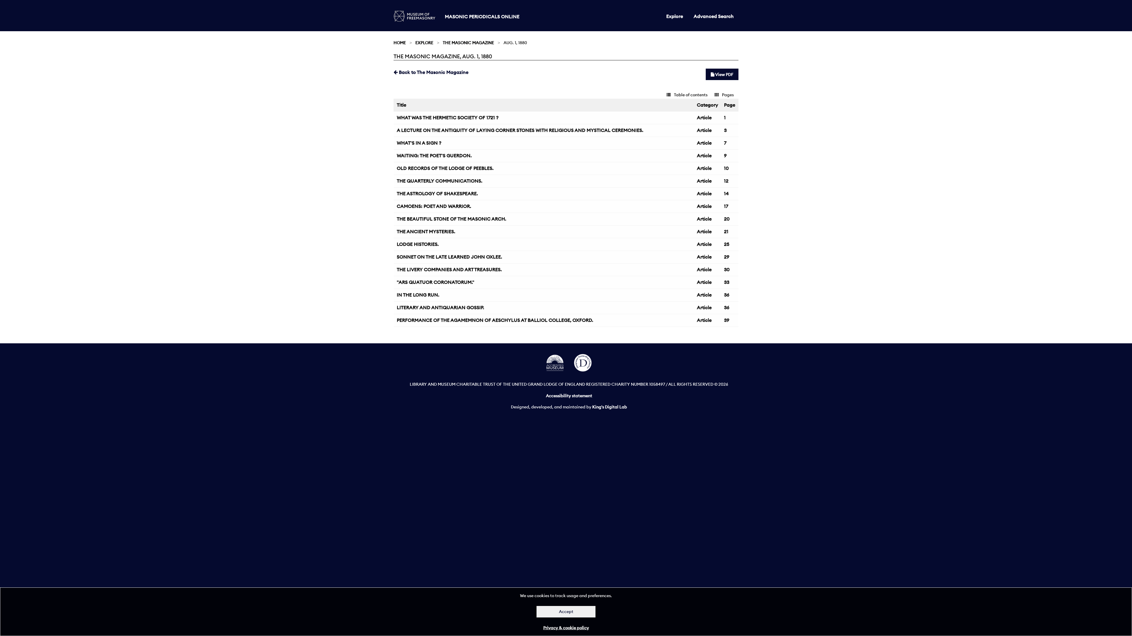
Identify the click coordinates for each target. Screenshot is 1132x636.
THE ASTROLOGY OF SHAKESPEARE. (437, 193)
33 (726, 282)
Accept (566, 611)
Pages (727, 94)
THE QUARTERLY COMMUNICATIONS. (439, 181)
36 (726, 295)
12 (726, 181)
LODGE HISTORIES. (418, 244)
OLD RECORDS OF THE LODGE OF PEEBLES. (445, 168)
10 (726, 168)
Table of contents (690, 94)
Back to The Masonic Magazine (433, 72)
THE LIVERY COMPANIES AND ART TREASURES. (449, 269)
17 (726, 206)
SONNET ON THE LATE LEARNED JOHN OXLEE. (449, 257)
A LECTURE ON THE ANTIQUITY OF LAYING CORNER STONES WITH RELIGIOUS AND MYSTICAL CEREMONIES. (520, 130)
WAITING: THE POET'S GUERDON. (434, 155)
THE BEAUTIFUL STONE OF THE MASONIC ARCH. (451, 219)
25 (726, 244)
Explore (674, 16)
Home (400, 42)
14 (726, 193)
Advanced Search (714, 16)
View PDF (723, 74)
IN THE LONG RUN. (418, 295)
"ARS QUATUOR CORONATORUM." (435, 282)
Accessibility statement (569, 395)
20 (727, 219)
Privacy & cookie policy (566, 627)
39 (726, 320)
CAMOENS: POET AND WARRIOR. (434, 206)
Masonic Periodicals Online (482, 16)
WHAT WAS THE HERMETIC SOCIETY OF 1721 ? (447, 117)
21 (726, 231)
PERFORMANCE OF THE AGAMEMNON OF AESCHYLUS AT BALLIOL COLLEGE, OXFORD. (495, 320)
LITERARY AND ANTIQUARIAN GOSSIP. (440, 307)
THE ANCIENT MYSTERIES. (426, 231)
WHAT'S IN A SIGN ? (419, 143)
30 (727, 269)
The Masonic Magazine (468, 42)
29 (726, 257)
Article (704, 117)
